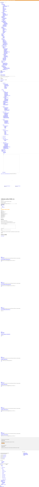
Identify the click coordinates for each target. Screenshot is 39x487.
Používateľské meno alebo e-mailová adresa (4, 76)
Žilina (2, 462)
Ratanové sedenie (6, 144)
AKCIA (2, 3)
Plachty (3, 8)
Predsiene (5, 126)
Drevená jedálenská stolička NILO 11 (5, 309)
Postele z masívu (6, 93)
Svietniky (4, 10)
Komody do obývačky (7, 85)
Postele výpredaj (5, 52)
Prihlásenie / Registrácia (3, 484)
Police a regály (3, 34)
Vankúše (5, 57)
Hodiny (5, 132)
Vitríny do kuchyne (5, 26)
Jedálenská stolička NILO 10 (4, 409)
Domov (1, 173)
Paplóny (5, 97)
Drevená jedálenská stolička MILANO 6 (6, 284)
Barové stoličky (6, 114)
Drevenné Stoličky (6, 23)
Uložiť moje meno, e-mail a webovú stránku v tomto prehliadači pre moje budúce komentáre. (11, 231)
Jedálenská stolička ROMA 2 (4, 434)
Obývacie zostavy (4, 31)
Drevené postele (6, 92)
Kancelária (3, 17)
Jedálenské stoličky (5, 22)
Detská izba (3, 12)
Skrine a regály (6, 122)
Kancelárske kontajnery (7, 123)
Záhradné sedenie (4, 67)
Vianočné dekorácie (5, 11)
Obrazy (3, 7)
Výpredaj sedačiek (4, 45)
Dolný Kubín (3, 461)
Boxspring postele (6, 48)
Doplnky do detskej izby (5, 15)
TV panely (6, 88)
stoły (2, 60)
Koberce (5, 133)
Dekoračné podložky (5, 6)
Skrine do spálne (4, 58)
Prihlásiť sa (2, 78)
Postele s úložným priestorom (7, 95)
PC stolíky (3, 33)
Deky (4, 5)
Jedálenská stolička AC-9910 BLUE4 (5, 334)
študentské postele (6, 53)
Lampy (5, 131)
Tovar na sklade (3, 61)
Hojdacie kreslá (4, 28)
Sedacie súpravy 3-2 (5, 43)
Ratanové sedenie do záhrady (7, 68)
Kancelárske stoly (4, 18)
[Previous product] (1, 174)
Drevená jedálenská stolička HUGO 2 (5, 259)
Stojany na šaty (4, 59)
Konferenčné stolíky (5, 29)
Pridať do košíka (2, 204)
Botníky (3, 36)
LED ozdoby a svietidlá (5, 63)
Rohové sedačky (4, 41)
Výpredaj (2, 65)
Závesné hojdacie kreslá (5, 69)
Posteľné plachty (5, 56)
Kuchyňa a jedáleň (3, 21)
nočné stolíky (3, 27)
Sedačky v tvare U (4, 44)
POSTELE (3, 35)
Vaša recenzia (2, 228)
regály (2, 38)
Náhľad (1, 307)
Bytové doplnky (3, 4)
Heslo (1, 77)
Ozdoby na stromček (5, 64)
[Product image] (9, 256)
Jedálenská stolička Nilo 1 (4, 384)
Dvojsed (4, 39)
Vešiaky (3, 37)
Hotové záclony (3, 16)
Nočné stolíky (4, 47)
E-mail (2, 230)
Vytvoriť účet (4, 75)
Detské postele (5, 49)
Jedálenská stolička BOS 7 (4, 359)
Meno (1, 229)
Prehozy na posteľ (6, 100)
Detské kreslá (4, 13)
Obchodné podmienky (25, 453)
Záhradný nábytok (3, 66)
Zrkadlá (5, 127)
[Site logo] (2, 1)
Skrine (3, 20)
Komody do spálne (5, 46)
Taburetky (4, 32)
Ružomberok (4, 152)
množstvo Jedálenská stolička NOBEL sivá (6, 203)
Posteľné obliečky (4, 9)
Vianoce (2, 62)
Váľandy (5, 96)
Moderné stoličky (6, 113)
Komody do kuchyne (5, 25)
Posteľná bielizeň (4, 54)
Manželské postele (6, 51)
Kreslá (3, 30)
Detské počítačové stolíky (5, 14)
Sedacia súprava (4, 42)
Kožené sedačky (4, 40)
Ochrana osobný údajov (25, 454)
